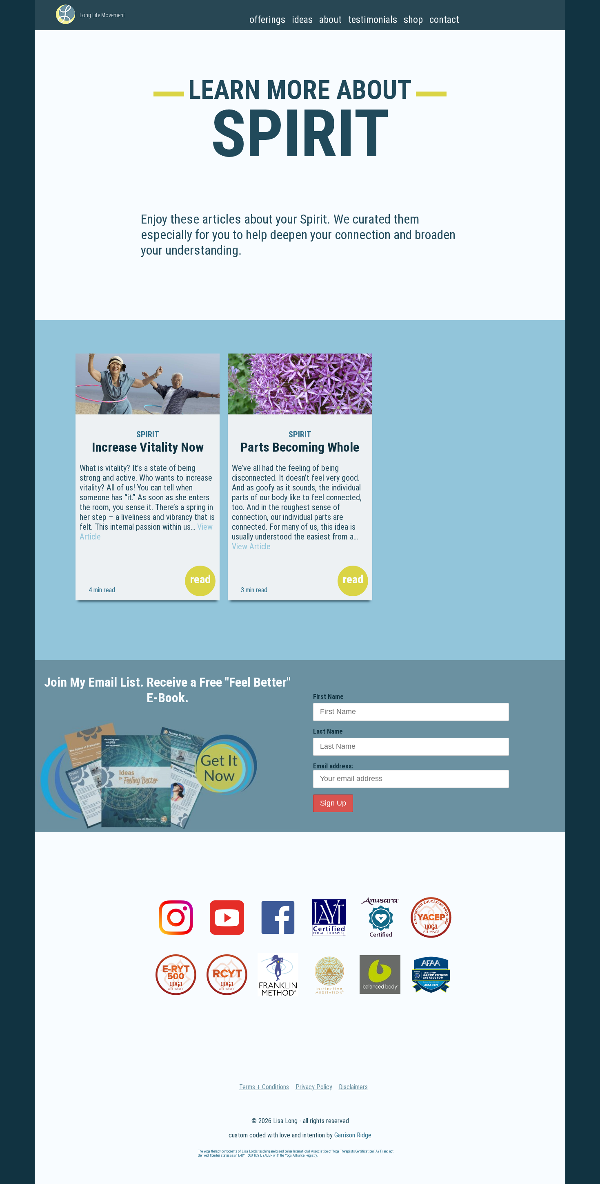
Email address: (333, 766)
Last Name (328, 731)
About (330, 19)
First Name (328, 697)
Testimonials (372, 19)
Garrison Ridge (352, 1135)
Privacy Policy (314, 1087)
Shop (413, 19)
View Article (251, 546)
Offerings (267, 19)
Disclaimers (353, 1087)
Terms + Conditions (264, 1087)
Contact (444, 19)
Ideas (302, 19)
